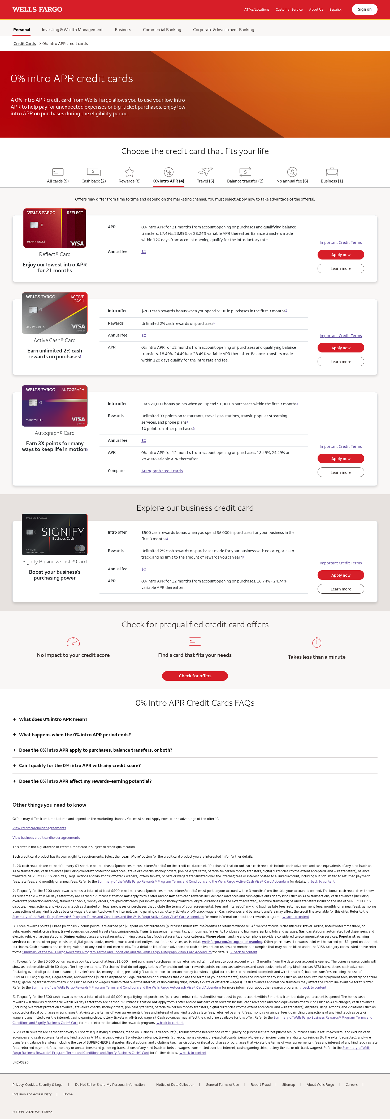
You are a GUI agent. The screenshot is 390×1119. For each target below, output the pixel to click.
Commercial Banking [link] (162, 29)
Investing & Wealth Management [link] (72, 29)
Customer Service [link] (289, 9)
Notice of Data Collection (175, 1084)
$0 (143, 335)
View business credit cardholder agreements (46, 837)
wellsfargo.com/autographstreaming (232, 941)
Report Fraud (261, 1084)
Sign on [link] (365, 9)
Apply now (340, 254)
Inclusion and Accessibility (32, 1094)
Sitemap (288, 1084)
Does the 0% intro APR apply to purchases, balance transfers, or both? (92, 750)
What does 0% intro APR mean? (50, 719)
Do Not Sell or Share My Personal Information (110, 1084)
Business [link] (123, 29)
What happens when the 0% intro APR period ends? (72, 734)
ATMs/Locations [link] (256, 9)
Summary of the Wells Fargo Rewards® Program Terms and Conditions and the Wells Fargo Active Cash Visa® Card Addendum (193, 881)
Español (335, 9)
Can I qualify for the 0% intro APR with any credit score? (77, 765)
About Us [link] (316, 9)
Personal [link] (22, 31)
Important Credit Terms (341, 242)
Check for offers (195, 676)
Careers (352, 1084)
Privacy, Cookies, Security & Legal (37, 1084)
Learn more (341, 268)
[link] (37, 9)
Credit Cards (25, 43)
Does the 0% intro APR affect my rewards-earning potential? (82, 781)
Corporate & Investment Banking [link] (223, 29)
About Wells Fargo (320, 1084)
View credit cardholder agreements (39, 828)
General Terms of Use (222, 1084)
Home (68, 1094)
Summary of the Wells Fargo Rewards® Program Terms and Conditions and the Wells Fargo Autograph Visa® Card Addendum (117, 952)
